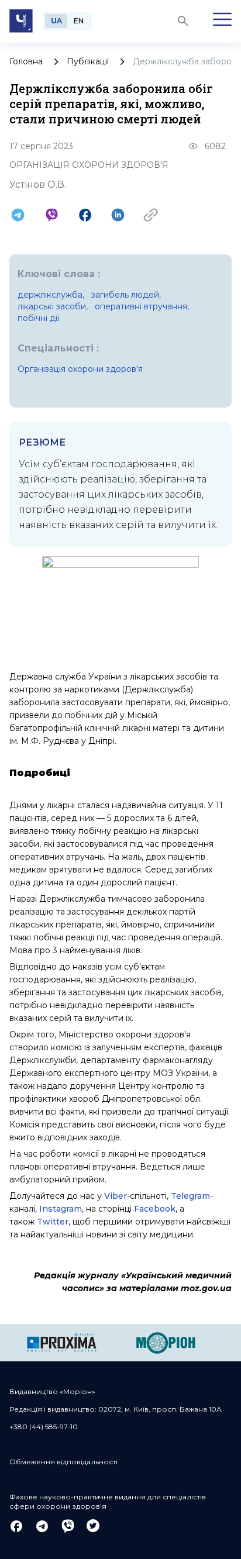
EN (79, 20)
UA (56, 20)
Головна (26, 61)
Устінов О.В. (37, 184)
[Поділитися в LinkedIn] (117, 215)
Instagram (60, 1208)
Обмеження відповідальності (63, 1461)
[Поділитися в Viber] (52, 215)
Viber (115, 1196)
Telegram (190, 1196)
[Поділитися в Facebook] (85, 215)
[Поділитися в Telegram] (17, 215)
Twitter (52, 1221)
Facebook (154, 1208)
